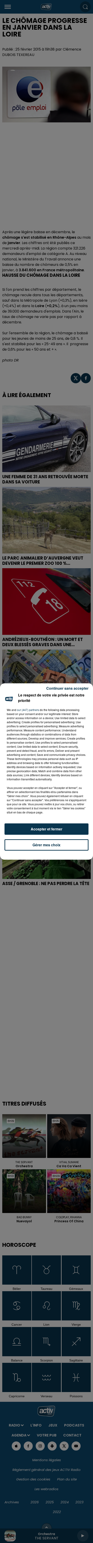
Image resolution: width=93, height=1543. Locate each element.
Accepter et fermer (46, 829)
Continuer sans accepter (67, 688)
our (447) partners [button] (28, 710)
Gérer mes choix (46, 844)
